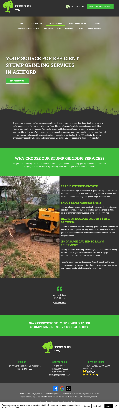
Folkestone (65, 129)
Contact (72, 135)
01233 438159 (79, 327)
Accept (108, 406)
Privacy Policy (14, 407)
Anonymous (60, 302)
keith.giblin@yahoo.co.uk (59, 375)
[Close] (116, 406)
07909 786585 (62, 369)
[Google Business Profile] (62, 388)
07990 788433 (63, 372)
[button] (100, 6)
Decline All (97, 406)
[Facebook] (55, 388)
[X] (68, 388)
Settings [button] (87, 406)
